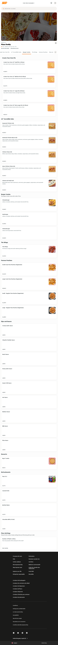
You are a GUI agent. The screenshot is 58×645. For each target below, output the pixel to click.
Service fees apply (5, 48)
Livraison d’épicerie (18, 591)
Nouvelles (31, 574)
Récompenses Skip (18, 564)
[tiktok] (27, 634)
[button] (16, 52)
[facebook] (18, 634)
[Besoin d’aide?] (51, 3)
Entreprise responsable (19, 574)
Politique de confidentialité (19, 608)
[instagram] (23, 634)
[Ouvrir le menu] (55, 3)
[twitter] (14, 634)
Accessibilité (16, 615)
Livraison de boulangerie (19, 580)
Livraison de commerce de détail (21, 583)
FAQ (14, 559)
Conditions (15, 605)
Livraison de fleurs (17, 589)
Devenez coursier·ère (34, 559)
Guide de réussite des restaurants (34, 568)
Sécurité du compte (17, 618)
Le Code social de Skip (18, 612)
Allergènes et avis (14, 48)
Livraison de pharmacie (19, 597)
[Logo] (4, 3)
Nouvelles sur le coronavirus (19, 621)
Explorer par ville (17, 571)
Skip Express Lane (17, 567)
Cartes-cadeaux (17, 562)
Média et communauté (34, 564)
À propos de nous (17, 556)
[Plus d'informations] (56, 43)
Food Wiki (31, 571)
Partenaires (31, 556)
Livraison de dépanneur (19, 586)
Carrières (31, 562)
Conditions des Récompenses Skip (20, 624)
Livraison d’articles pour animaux (21, 594)
